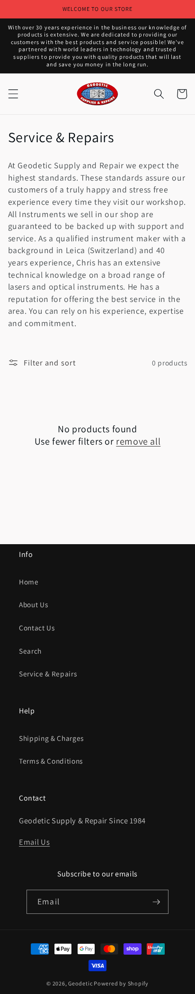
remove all (138, 441)
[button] (12, 93)
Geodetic (80, 983)
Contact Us (37, 627)
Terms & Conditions (51, 761)
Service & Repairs (48, 673)
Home (29, 581)
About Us (33, 604)
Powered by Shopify (121, 983)
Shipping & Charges (51, 738)
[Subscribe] (156, 902)
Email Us (34, 842)
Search (30, 651)
